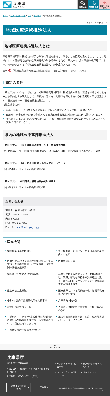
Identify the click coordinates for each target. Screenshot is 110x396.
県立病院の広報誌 (17, 290)
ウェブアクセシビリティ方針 (66, 373)
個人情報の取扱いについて (92, 365)
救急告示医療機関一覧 (19, 307)
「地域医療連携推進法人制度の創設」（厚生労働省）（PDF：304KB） (50, 70)
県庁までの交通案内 (18, 387)
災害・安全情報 (104, 7)
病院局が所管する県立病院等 (23, 274)
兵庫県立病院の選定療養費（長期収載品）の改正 (81, 309)
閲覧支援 (83, 7)
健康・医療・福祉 (17, 16)
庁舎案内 (44, 387)
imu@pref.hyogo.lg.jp (28, 227)
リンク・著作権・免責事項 (66, 365)
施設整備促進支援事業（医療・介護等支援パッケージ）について (81, 318)
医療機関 (37, 16)
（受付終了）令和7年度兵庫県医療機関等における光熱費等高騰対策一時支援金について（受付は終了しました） (30, 320)
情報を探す (93, 7)
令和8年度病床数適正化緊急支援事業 (27, 300)
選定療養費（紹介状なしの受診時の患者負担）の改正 (81, 253)
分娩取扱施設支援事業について (24, 330)
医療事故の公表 (66, 260)
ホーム (5, 16)
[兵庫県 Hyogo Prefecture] (14, 4)
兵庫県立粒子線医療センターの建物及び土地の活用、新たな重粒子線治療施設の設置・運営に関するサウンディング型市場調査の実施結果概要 (81, 279)
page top (55, 348)
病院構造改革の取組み (19, 251)
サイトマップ (89, 372)
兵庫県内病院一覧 (68, 300)
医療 (29, 16)
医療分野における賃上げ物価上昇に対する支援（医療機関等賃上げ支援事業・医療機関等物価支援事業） (30, 264)
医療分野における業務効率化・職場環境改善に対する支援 (81, 292)
